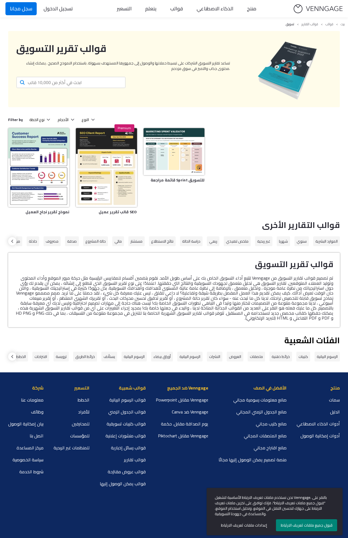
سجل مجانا (21, 8)
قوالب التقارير (310, 24)
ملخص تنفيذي (237, 241)
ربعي (213, 241)
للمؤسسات (79, 436)
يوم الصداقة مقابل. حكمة (184, 424)
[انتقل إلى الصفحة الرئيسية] (318, 8)
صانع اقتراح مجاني (270, 448)
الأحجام (63, 119)
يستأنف (109, 356)
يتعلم (151, 8)
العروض (235, 356)
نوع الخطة (37, 119)
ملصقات (256, 356)
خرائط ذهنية (281, 356)
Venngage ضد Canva (190, 412)
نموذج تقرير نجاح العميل (47, 212)
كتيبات (303, 356)
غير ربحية (263, 241)
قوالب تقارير (135, 460)
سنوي (302, 241)
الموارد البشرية (326, 241)
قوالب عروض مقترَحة (127, 472)
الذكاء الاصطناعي (215, 8)
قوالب (176, 8)
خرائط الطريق (85, 356)
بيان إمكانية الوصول (26, 424)
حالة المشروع (95, 241)
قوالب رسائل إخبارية (128, 448)
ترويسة (61, 356)
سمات (334, 400)
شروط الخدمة (31, 472)
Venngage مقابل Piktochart (183, 436)
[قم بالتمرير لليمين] (12, 241)
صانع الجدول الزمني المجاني (261, 412)
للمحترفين (80, 424)
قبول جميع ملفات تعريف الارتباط (307, 525)
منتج (251, 8)
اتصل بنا (37, 436)
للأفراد (83, 412)
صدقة (72, 241)
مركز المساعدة (30, 448)
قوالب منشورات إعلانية (125, 436)
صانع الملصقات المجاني (265, 436)
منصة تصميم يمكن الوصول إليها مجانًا (253, 460)
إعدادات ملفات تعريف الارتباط (244, 525)
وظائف (37, 412)
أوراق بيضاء (162, 356)
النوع (85, 119)
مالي (118, 241)
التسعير (124, 8)
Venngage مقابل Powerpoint (182, 400)
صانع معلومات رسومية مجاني (260, 400)
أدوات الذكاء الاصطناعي (318, 424)
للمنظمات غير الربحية (71, 448)
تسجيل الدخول (58, 8)
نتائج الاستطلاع (162, 241)
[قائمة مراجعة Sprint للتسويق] (174, 151)
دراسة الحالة (191, 241)
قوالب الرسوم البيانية (127, 400)
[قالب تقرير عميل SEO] (106, 167)
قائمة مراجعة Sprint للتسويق (177, 180)
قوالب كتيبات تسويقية (126, 424)
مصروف (52, 241)
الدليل (335, 412)
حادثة (33, 241)
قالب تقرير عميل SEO (118, 212)
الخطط (21, 356)
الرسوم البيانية (327, 356)
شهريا (283, 241)
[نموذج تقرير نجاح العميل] (38, 167)
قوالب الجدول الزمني (127, 412)
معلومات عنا (32, 400)
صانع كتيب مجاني (271, 424)
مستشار (136, 241)
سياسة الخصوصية (28, 460)
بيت (343, 24)
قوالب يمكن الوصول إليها (123, 484)
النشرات (214, 356)
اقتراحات (41, 356)
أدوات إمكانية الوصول (320, 436)
